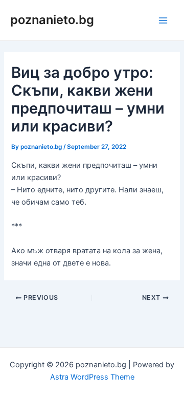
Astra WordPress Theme (92, 377)
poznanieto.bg (52, 19)
